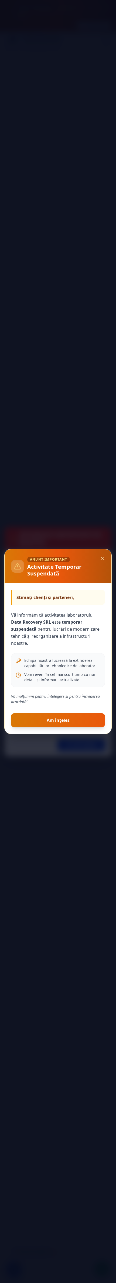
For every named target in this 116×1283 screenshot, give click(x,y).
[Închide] (102, 558)
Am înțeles (58, 720)
